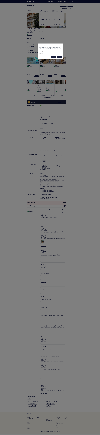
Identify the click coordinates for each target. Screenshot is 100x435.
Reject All (53, 56)
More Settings (41, 56)
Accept (59, 56)
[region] (50, 51)
